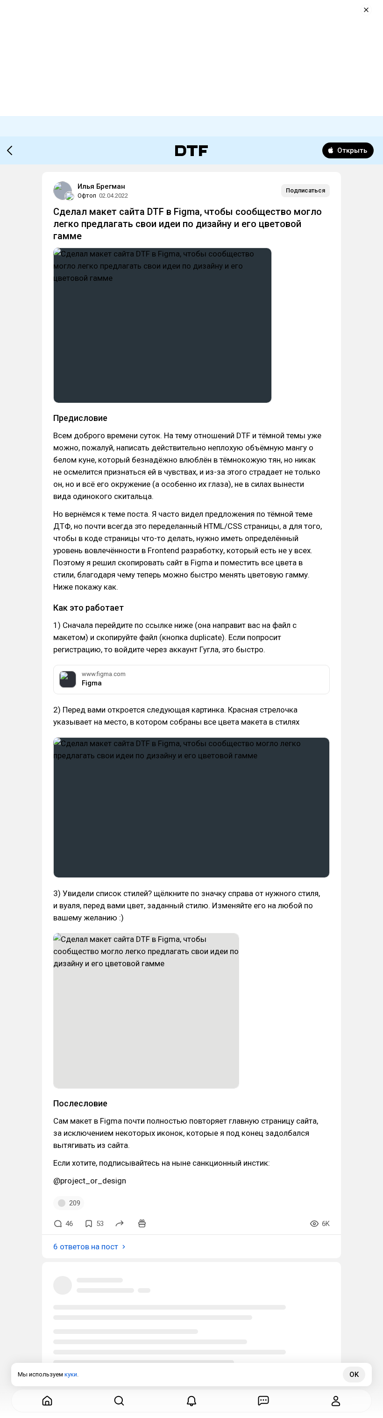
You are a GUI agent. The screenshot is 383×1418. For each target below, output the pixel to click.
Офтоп (87, 195)
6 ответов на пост (85, 1246)
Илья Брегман (101, 186)
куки (70, 1374)
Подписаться (305, 190)
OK (354, 1374)
